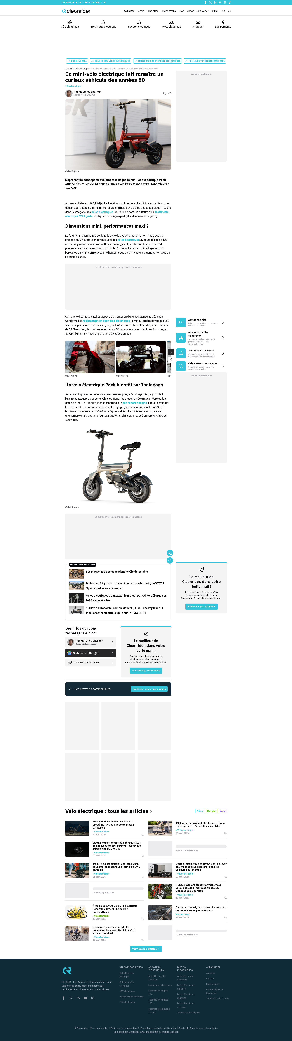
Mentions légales (99, 1028)
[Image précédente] (171, 360)
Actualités (129, 11)
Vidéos (190, 11)
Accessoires (183, 914)
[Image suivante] (171, 352)
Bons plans (152, 11)
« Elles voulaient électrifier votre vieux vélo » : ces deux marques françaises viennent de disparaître (198, 887)
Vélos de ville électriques (131, 997)
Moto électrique (171, 26)
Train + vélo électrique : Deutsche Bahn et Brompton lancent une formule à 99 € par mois (116, 866)
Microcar (198, 26)
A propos (210, 973)
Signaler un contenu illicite (204, 1028)
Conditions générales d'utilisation (158, 1028)
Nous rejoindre (213, 984)
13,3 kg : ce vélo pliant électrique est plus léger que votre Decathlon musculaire (200, 825)
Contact (210, 978)
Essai (222, 811)
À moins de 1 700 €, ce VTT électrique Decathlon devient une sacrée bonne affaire (115, 908)
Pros (181, 11)
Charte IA (183, 1028)
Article (200, 811)
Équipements (223, 26)
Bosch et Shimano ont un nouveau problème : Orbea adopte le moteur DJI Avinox (114, 824)
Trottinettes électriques (217, 998)
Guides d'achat (168, 11)
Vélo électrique (70, 26)
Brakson (174, 1031)
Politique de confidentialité (124, 1028)
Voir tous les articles (144, 948)
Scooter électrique (139, 26)
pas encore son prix (135, 402)
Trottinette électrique (103, 26)
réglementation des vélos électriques (106, 320)
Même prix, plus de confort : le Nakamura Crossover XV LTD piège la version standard (114, 930)
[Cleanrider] (76, 11)
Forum (214, 11)
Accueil (68, 68)
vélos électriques (102, 212)
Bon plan (211, 811)
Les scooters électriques (160, 985)
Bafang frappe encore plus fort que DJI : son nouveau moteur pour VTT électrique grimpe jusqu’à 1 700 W (117, 845)
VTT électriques (127, 991)
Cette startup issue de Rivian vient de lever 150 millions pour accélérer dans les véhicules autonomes (201, 866)
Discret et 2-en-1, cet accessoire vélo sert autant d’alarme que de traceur (201, 909)
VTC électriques (127, 1002)
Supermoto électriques (188, 1012)
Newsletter (202, 11)
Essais (140, 11)
